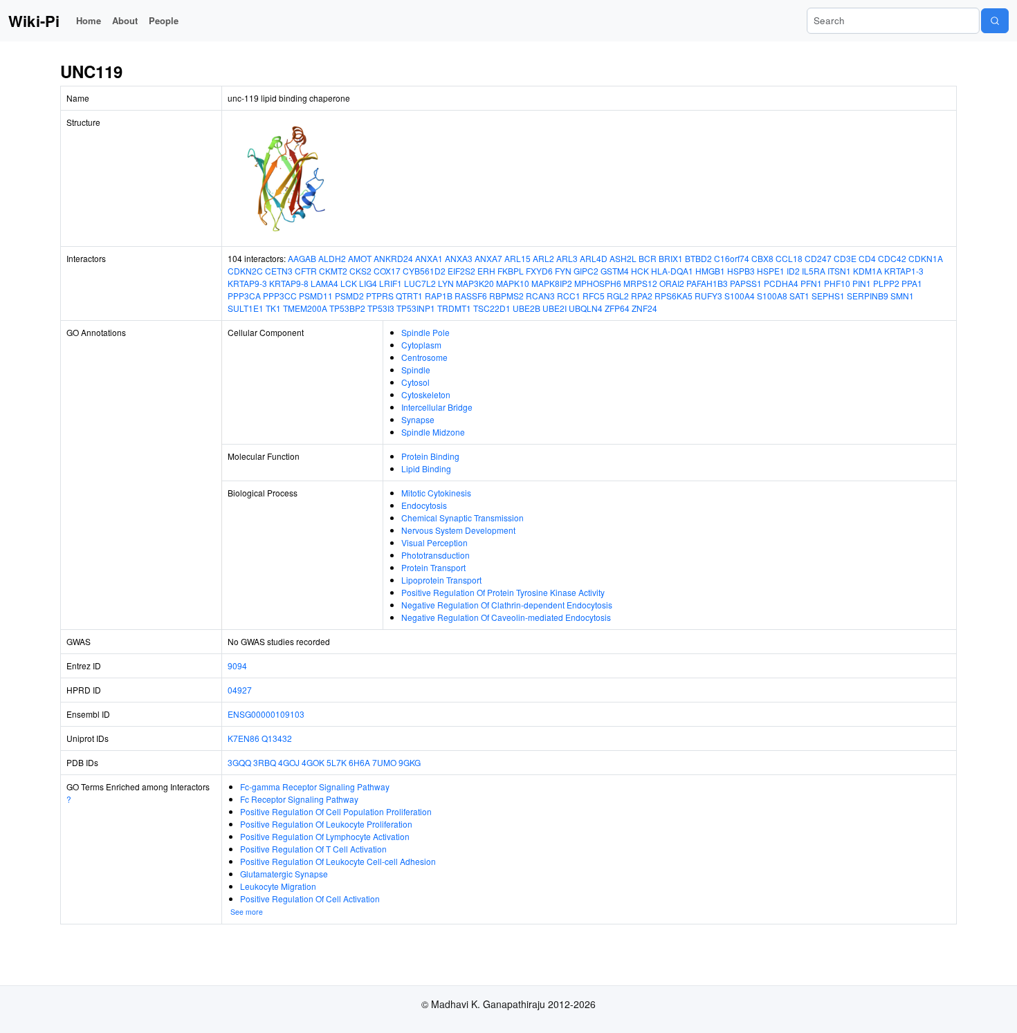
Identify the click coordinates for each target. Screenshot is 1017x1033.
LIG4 (368, 283)
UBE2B (526, 308)
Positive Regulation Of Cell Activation (310, 898)
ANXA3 (459, 258)
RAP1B (438, 295)
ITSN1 (839, 271)
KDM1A (867, 271)
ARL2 (543, 258)
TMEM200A (305, 308)
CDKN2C (245, 271)
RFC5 (594, 295)
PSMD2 (349, 295)
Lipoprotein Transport (441, 580)
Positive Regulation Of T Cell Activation (313, 849)
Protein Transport (433, 567)
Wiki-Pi (33, 20)
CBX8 (762, 258)
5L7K (337, 762)
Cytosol (415, 382)
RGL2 (618, 295)
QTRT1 (409, 295)
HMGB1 (710, 271)
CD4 (867, 258)
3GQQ (239, 762)
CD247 (818, 258)
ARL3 (567, 258)
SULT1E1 (246, 308)
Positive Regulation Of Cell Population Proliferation (336, 811)
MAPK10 (512, 283)
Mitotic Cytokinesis (436, 493)
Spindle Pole (425, 332)
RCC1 (568, 295)
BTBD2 (698, 258)
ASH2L (623, 258)
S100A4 (739, 295)
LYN (446, 283)
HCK (640, 271)
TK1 (273, 308)
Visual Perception (434, 542)
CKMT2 (333, 271)
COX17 (387, 271)
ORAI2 (671, 283)
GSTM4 (615, 271)
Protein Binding (430, 456)
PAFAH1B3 (707, 283)
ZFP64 (617, 308)
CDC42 (892, 258)
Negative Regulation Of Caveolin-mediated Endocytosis (506, 617)
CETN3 (279, 271)
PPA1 (911, 283)
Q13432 (277, 738)
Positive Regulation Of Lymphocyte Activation (325, 836)
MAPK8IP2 (551, 283)
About (125, 20)
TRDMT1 (454, 308)
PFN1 (811, 283)
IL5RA (813, 271)
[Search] (995, 20)
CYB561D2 (424, 271)
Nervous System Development (458, 530)
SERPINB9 (867, 295)
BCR (648, 258)
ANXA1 (429, 258)
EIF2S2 (461, 271)
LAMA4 (324, 283)
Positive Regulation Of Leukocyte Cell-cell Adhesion (338, 861)
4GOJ (289, 762)
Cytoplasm (421, 345)
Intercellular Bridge (437, 407)
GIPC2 (586, 271)
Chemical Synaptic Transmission (462, 517)
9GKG (409, 762)
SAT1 (799, 295)
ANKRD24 (393, 258)
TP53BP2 (347, 308)
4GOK (313, 762)
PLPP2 (886, 283)
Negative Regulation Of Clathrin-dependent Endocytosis (506, 605)
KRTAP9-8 (289, 283)
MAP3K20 (475, 283)
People (163, 20)
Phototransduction (435, 555)
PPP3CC (280, 295)
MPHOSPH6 (597, 283)
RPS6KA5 (673, 295)
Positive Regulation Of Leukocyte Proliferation (326, 824)
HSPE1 (771, 271)
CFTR (306, 271)
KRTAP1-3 (904, 271)
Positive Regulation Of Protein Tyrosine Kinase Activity (503, 592)
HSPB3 (741, 271)
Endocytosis (424, 505)
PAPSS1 (746, 283)
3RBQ (264, 762)
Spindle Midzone (433, 432)
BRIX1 (671, 258)
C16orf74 (731, 258)
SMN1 (902, 295)
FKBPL (510, 271)
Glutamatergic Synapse (284, 874)
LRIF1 (390, 283)
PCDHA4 (781, 283)
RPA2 (641, 295)
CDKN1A (925, 258)
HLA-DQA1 (672, 271)
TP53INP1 (415, 308)
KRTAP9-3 (247, 283)
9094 (237, 665)
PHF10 (837, 283)
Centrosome (424, 357)
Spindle (415, 369)
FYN (563, 271)
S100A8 (772, 295)
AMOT (360, 258)
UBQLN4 (586, 308)
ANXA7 (488, 258)
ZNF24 (644, 308)
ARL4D (593, 258)
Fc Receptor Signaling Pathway (299, 799)
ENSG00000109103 (266, 714)
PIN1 (861, 283)
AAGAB (302, 258)
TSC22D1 (492, 308)
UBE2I (554, 308)
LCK (348, 283)
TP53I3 (380, 308)
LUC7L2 (420, 283)
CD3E (845, 258)
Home (88, 20)
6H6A (359, 762)
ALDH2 (332, 258)
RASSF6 (471, 295)
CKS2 (360, 271)
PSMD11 (316, 295)
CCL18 (789, 258)
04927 (240, 690)
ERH (486, 271)
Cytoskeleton (425, 394)
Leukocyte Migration (278, 886)
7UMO (384, 762)
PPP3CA (244, 295)
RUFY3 (708, 295)
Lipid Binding (426, 468)
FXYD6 (539, 271)
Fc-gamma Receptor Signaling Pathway (315, 786)
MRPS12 (640, 283)
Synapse (417, 419)
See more (246, 911)
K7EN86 (243, 738)
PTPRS (380, 295)
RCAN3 (540, 295)
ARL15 (517, 258)
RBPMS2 (506, 295)
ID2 (793, 271)
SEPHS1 (828, 295)
